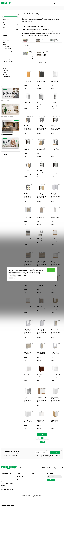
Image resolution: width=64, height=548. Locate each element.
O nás (2, 487)
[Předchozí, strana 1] (40, 438)
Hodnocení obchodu (5, 476)
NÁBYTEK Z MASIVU (6, 76)
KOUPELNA (5, 74)
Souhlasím (51, 270)
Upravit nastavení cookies (32, 496)
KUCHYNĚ (4, 44)
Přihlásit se (55, 452)
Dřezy (5, 54)
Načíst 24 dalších (42, 434)
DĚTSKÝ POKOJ (5, 70)
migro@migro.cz (46, 467)
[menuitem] (17, 3)
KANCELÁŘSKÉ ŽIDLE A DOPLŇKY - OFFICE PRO (9, 84)
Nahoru (43, 441)
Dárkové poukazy (35, 479)
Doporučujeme (28, 66)
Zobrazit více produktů (42, 62)
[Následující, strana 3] (45, 438)
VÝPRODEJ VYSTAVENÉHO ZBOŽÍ (9, 38)
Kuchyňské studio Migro (36, 476)
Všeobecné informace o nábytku (7, 483)
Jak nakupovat (4, 478)
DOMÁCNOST (5, 79)
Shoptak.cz (37, 498)
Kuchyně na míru (8, 50)
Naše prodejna (34, 478)
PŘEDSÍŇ (4, 68)
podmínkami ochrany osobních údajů (53, 455)
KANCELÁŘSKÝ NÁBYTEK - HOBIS (9, 81)
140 (47, 438)
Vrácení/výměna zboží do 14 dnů (7, 489)
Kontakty (3, 485)
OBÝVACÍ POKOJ (6, 40)
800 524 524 (60, 467)
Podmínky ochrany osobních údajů (7, 481)
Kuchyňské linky (7, 46)
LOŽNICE (4, 42)
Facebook (21, 467)
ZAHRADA (4, 72)
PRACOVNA (5, 66)
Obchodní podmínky (5, 479)
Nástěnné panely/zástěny (9, 61)
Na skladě (5, 19)
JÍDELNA (4, 64)
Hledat (51, 479)
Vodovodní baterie (7, 57)
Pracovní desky (7, 56)
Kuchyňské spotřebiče (8, 59)
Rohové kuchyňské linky (9, 51)
